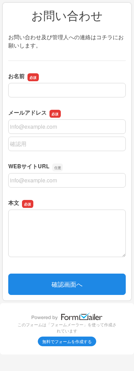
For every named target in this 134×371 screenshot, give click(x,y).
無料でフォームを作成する (67, 341)
